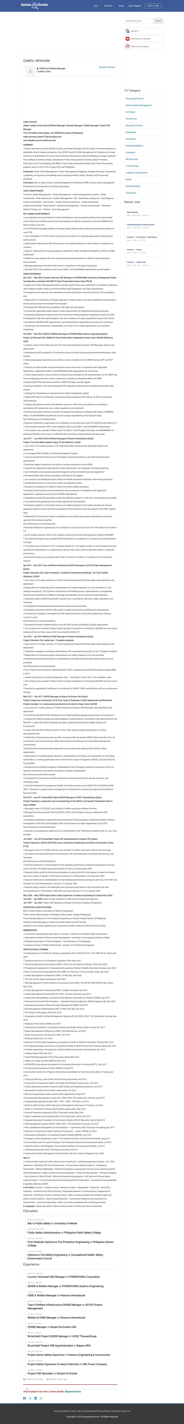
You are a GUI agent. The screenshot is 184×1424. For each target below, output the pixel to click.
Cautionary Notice (62, 1411)
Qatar (48, 71)
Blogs (121, 6)
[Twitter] (30, 1398)
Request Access (73, 1391)
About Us (126, 1411)
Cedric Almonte (108, 67)
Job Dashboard (89, 1411)
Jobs (95, 6)
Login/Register (134, 6)
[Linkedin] (35, 1398)
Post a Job (76, 1411)
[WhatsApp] (41, 1398)
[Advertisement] (71, 36)
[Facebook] (24, 1398)
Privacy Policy (103, 1411)
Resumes (108, 6)
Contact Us (116, 1411)
